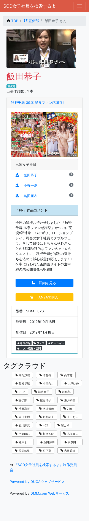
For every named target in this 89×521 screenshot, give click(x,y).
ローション (57, 343)
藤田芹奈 (49, 442)
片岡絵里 (24, 450)
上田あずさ (73, 417)
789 (69, 408)
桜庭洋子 (45, 400)
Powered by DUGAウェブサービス (37, 481)
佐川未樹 (24, 417)
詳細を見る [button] (46, 283)
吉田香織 (69, 450)
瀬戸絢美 (69, 400)
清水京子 (43, 392)
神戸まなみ (25, 442)
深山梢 (64, 425)
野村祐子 (48, 417)
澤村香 (46, 375)
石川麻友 (24, 425)
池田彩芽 (24, 408)
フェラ (40, 343)
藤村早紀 (24, 383)
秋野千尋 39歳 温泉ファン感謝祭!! (37, 102)
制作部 (66, 392)
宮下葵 (46, 450)
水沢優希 (48, 408)
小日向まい (49, 383)
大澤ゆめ (73, 383)
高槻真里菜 (73, 434)
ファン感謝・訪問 (30, 348)
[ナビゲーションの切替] (79, 6)
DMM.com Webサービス (49, 493)
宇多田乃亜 (74, 442)
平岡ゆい (24, 434)
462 (45, 425)
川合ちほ (48, 434)
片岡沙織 (24, 375)
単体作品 (24, 343)
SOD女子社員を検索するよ (29, 6)
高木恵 (68, 375)
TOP (14, 21)
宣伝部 (33, 21)
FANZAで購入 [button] (46, 297)
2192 (21, 392)
